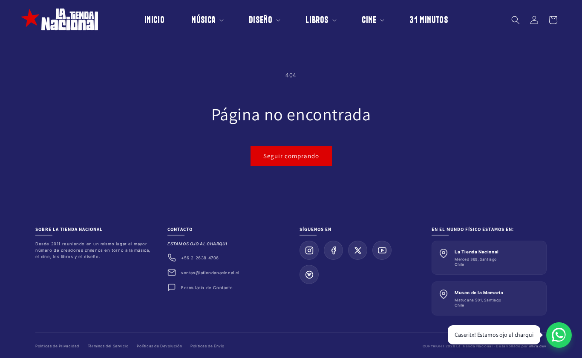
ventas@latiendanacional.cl (210, 272)
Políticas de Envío (207, 346)
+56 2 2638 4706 (200, 258)
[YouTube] (382, 250)
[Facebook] (333, 250)
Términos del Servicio (108, 346)
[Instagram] (309, 250)
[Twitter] (357, 250)
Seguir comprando (291, 156)
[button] (201, 20)
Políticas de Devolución (159, 346)
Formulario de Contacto (207, 287)
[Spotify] (309, 274)
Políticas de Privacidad (57, 346)
